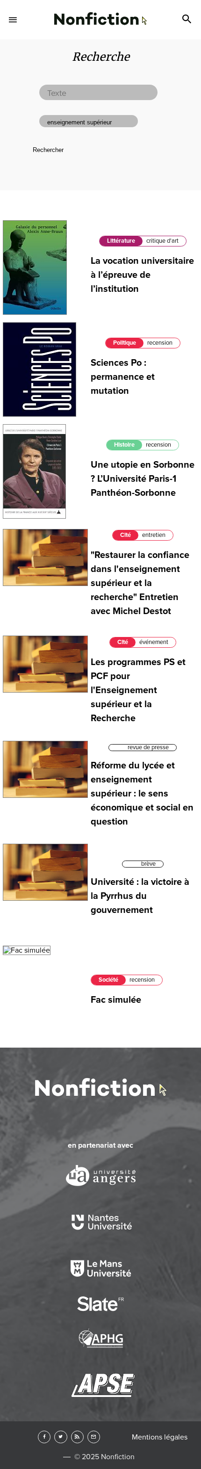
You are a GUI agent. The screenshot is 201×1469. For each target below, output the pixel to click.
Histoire (124, 445)
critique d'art (162, 241)
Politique (124, 343)
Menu (13, 19)
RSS (77, 1437)
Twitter (60, 1437)
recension (159, 343)
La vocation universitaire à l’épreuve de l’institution (142, 275)
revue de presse (148, 747)
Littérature (121, 241)
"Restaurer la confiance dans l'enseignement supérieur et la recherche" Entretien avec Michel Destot (140, 583)
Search (188, 19)
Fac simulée (116, 1000)
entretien (153, 535)
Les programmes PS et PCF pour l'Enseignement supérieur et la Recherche (138, 690)
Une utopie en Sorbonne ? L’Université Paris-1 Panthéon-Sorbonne (142, 479)
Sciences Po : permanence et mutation (123, 377)
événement (153, 642)
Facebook (44, 1437)
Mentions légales (159, 1437)
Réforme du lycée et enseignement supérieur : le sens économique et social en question (142, 793)
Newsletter (93, 1437)
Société (108, 980)
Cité (125, 535)
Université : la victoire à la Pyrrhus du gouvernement (140, 896)
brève (148, 864)
